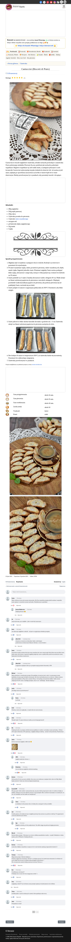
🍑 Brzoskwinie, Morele (34, 51)
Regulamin (19, 582)
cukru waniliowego (21, 219)
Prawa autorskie (23, 934)
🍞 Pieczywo (23, 55)
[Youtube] (51, 2)
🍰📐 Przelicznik (11, 51)
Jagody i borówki (11, 58)
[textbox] (38, 592)
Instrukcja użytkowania (56, 934)
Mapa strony (44, 934)
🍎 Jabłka (52, 55)
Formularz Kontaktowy (11, 934)
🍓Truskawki (46, 51)
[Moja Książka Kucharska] (64, 3)
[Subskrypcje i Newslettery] (58, 3)
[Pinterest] (47, 2)
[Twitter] (44, 2)
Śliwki (45, 55)
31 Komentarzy (12, 73)
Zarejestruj (57, 582)
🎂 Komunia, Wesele (12, 55)
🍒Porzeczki (21, 51)
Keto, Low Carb (21, 58)
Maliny (58, 55)
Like (12, 605)
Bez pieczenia (31, 58)
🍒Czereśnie (54, 51)
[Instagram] (54, 2)
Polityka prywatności (34, 934)
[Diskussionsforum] (61, 3)
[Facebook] (41, 2)
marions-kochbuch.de (37, 364)
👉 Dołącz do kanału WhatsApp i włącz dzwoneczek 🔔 (35, 46)
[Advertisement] (35, 23)
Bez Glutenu (31, 55)
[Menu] (64, 6)
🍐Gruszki (40, 55)
